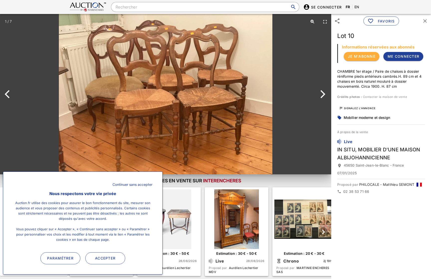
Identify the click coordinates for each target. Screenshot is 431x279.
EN (356, 7)
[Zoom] (312, 21)
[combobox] (205, 7)
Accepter (105, 258)
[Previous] (9, 94)
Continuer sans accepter (132, 184)
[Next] (322, 94)
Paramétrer (60, 258)
